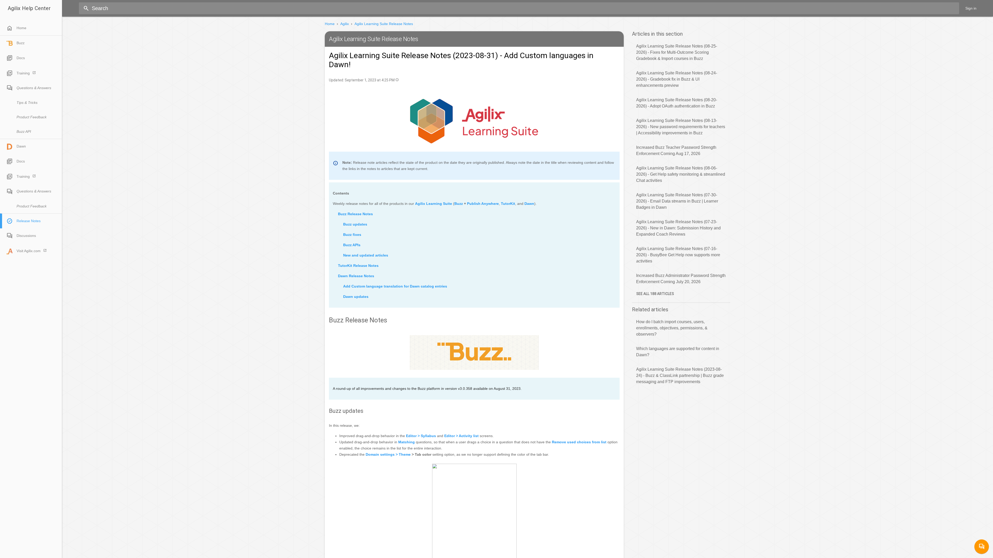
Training (23, 73)
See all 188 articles (655, 294)
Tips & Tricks (27, 102)
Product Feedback (32, 117)
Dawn (21, 146)
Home (16, 28)
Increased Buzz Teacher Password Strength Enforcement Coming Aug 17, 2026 (676, 150)
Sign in (970, 8)
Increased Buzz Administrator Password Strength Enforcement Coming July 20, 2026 (681, 278)
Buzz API (24, 131)
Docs (21, 58)
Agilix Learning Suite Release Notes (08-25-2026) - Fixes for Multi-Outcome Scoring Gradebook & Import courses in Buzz (676, 52)
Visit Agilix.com (29, 251)
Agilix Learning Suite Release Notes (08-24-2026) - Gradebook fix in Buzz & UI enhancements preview (676, 79)
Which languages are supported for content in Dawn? (677, 351)
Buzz (21, 43)
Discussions (26, 236)
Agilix (344, 24)
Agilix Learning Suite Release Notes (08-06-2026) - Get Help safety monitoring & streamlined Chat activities (680, 174)
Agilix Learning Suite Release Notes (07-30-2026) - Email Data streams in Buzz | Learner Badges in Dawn (677, 201)
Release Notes (29, 221)
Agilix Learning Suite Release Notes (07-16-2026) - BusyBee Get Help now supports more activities (678, 254)
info (397, 79)
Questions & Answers (34, 88)
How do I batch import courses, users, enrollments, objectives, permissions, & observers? (672, 328)
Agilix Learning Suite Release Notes (384, 24)
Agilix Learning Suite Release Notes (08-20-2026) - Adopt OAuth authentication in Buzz (676, 103)
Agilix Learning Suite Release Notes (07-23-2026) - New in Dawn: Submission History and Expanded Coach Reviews (678, 228)
